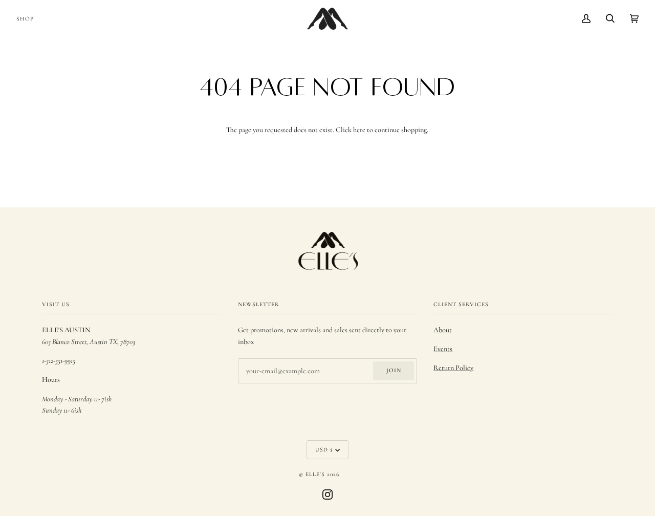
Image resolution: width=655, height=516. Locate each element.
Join (393, 370)
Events (442, 349)
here (359, 129)
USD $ (324, 449)
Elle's (315, 474)
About (442, 330)
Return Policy (453, 367)
